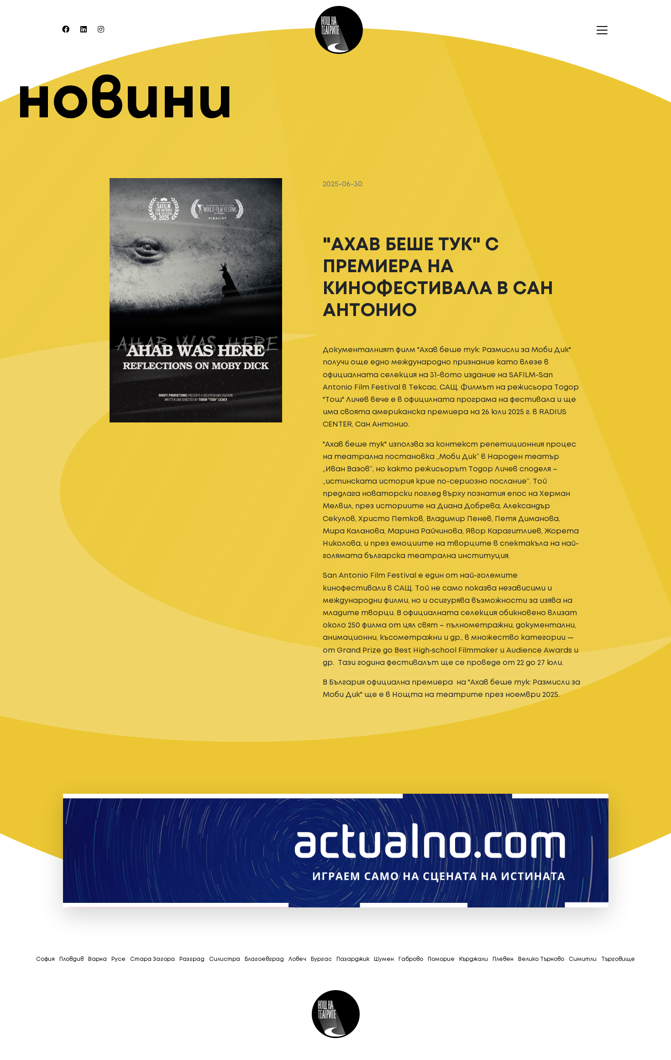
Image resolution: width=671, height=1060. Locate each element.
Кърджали (473, 959)
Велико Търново (541, 959)
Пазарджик (352, 959)
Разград (191, 959)
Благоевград (264, 959)
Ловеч (297, 959)
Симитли (583, 959)
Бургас (321, 959)
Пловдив (71, 959)
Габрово (410, 959)
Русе (118, 959)
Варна (97, 959)
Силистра (224, 959)
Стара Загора (152, 959)
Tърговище (618, 959)
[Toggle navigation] (599, 30)
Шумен (384, 959)
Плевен (503, 959)
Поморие (441, 959)
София (45, 959)
